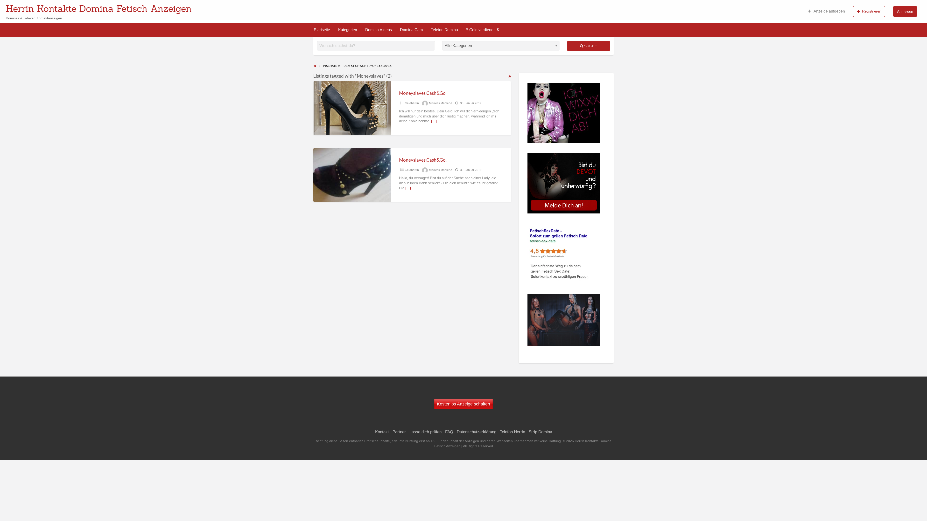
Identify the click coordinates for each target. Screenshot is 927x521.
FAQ (449, 432)
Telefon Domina (444, 30)
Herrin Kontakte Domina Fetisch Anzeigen (99, 8)
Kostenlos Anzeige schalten (463, 404)
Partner (399, 432)
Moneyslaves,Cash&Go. (423, 160)
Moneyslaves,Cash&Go (422, 93)
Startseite (322, 30)
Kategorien (347, 30)
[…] (434, 121)
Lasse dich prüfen (425, 432)
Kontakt (382, 432)
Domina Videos (378, 30)
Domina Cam (411, 30)
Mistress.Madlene (440, 103)
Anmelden (905, 11)
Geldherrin (412, 103)
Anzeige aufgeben (829, 11)
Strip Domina (540, 432)
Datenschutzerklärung (476, 432)
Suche (590, 46)
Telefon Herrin (512, 432)
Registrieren (871, 11)
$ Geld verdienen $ (482, 30)
